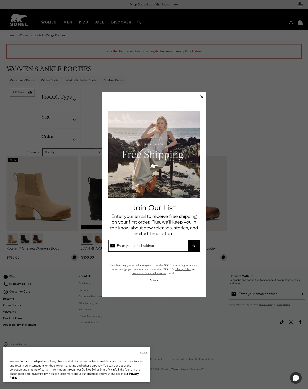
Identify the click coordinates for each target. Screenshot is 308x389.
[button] (296, 378)
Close (143, 352)
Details (154, 280)
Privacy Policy (183, 269)
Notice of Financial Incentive (149, 273)
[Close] (201, 96)
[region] (76, 364)
